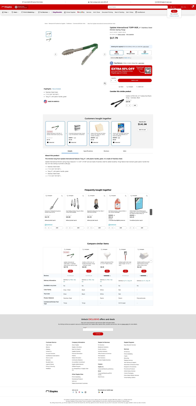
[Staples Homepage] (7, 7)
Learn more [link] (146, 46)
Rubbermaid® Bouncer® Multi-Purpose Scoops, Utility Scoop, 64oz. (143, 263)
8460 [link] (119, 137)
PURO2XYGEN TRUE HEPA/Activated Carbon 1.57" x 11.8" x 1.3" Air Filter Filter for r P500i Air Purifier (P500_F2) (138, 212)
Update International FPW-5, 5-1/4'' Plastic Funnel (107, 263)
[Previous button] (55, 54)
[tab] (70, 151)
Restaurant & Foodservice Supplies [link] (57, 23)
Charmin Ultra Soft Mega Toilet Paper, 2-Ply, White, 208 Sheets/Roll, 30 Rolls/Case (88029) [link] (121, 134)
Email (84, 328)
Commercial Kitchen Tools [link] (79, 23)
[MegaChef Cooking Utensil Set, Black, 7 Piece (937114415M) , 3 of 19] (96, 204)
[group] (54, 212)
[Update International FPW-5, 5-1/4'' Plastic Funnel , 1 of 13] (107, 256)
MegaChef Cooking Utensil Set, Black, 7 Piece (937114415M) (95, 211)
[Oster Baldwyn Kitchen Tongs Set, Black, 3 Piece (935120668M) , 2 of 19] (75, 204)
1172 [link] (75, 137)
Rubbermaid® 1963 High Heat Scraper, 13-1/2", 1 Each (125, 263)
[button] (166, 7)
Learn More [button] (141, 63)
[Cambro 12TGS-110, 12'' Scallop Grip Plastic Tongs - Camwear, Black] (117, 103)
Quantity (113, 78)
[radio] (116, 52)
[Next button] (104, 54)
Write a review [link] (121, 34)
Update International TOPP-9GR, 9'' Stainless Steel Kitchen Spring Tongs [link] (55, 134)
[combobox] (138, 7)
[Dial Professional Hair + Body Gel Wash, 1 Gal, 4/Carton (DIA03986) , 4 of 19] (117, 204)
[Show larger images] (105, 83)
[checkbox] (55, 142)
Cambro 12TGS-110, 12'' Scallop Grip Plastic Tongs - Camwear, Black (139, 97)
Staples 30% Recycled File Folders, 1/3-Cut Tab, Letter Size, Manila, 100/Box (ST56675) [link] (98, 134)
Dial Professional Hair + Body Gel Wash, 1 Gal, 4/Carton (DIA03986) (117, 211)
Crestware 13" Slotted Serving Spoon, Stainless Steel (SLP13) (53, 211)
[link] (32, 2)
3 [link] (110, 275)
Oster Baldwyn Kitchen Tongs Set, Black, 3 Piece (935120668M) (75, 211)
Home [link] (46, 23)
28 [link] (114, 215)
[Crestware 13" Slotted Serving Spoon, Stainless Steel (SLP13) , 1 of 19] (54, 204)
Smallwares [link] (69, 23)
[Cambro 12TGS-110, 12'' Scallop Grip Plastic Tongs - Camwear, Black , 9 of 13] (88, 256)
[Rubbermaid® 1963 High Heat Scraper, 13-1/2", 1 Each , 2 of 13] (125, 256)
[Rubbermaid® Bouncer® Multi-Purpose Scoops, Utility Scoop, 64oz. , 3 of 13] (143, 256)
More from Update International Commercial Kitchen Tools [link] (101, 23)
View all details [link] (56, 89)
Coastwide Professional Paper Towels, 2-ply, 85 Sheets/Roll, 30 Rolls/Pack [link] (77, 134)
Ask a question (130, 34)
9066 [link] (97, 137)
